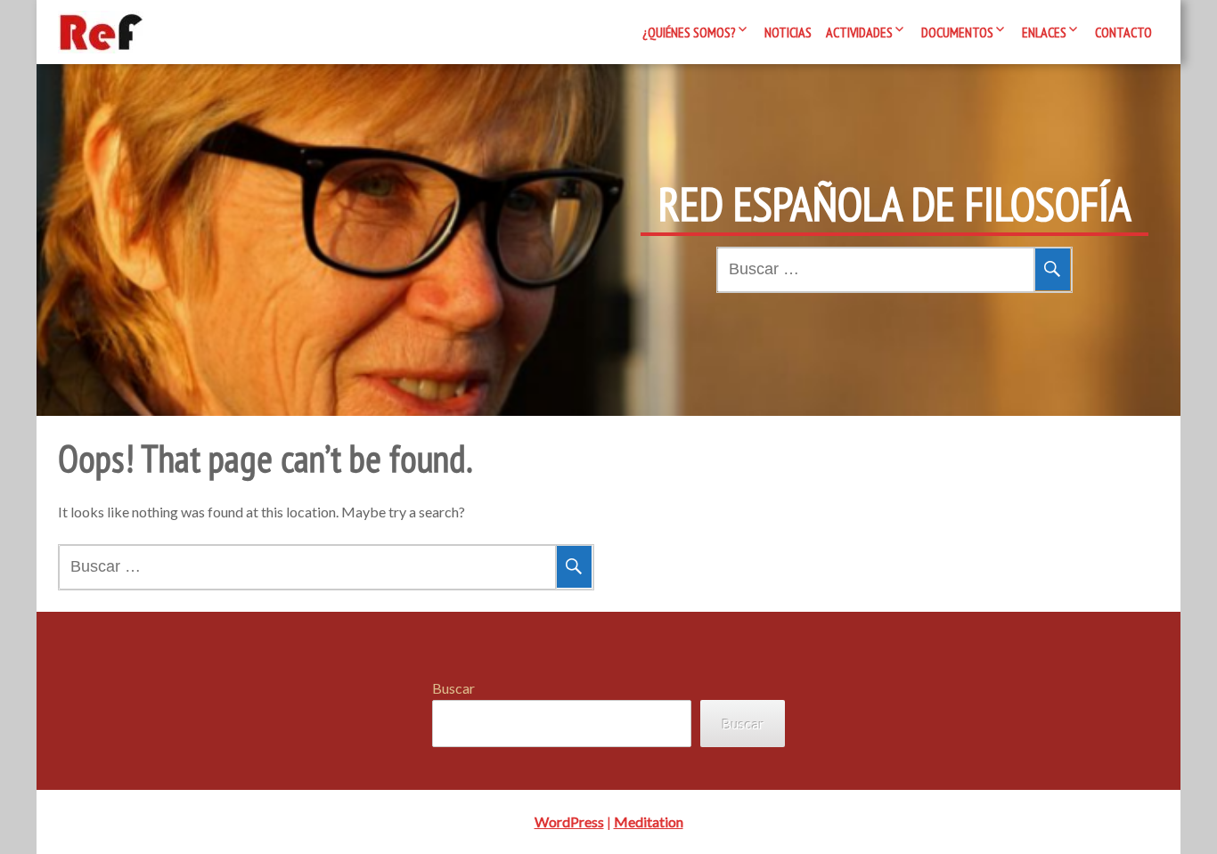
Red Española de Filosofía (894, 203)
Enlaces (1044, 32)
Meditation (648, 821)
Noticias (788, 32)
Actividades (859, 32)
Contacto (1123, 32)
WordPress (569, 821)
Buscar (453, 687)
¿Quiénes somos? (689, 32)
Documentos (957, 32)
